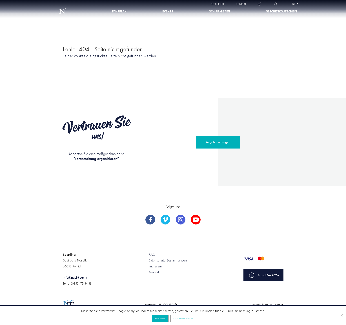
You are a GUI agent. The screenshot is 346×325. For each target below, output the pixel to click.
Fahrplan (119, 11)
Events (167, 11)
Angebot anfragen (218, 142)
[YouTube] (196, 219)
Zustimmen (160, 318)
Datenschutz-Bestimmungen (167, 260)
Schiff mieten (219, 11)
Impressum (155, 266)
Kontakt (241, 4)
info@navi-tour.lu (75, 277)
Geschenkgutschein (281, 11)
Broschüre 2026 (268, 275)
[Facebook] (150, 219)
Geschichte (218, 4)
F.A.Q (151, 254)
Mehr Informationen (183, 318)
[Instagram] (180, 219)
